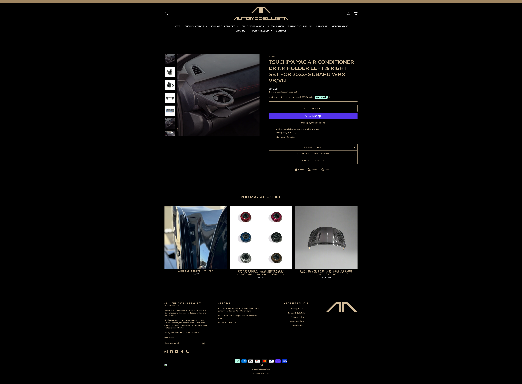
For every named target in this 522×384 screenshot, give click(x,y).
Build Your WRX (252, 26)
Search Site (297, 325)
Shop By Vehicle (195, 26)
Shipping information (313, 154)
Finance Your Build (300, 26)
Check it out (195, 265)
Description (313, 147)
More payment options (313, 122)
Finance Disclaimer (297, 321)
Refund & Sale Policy (297, 313)
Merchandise (340, 26)
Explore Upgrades (223, 26)
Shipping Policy (297, 317)
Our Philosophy (262, 30)
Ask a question (313, 160)
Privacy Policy (297, 309)
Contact (281, 30)
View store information (286, 137)
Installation (276, 26)
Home (177, 26)
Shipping (272, 92)
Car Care (322, 26)
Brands (241, 30)
